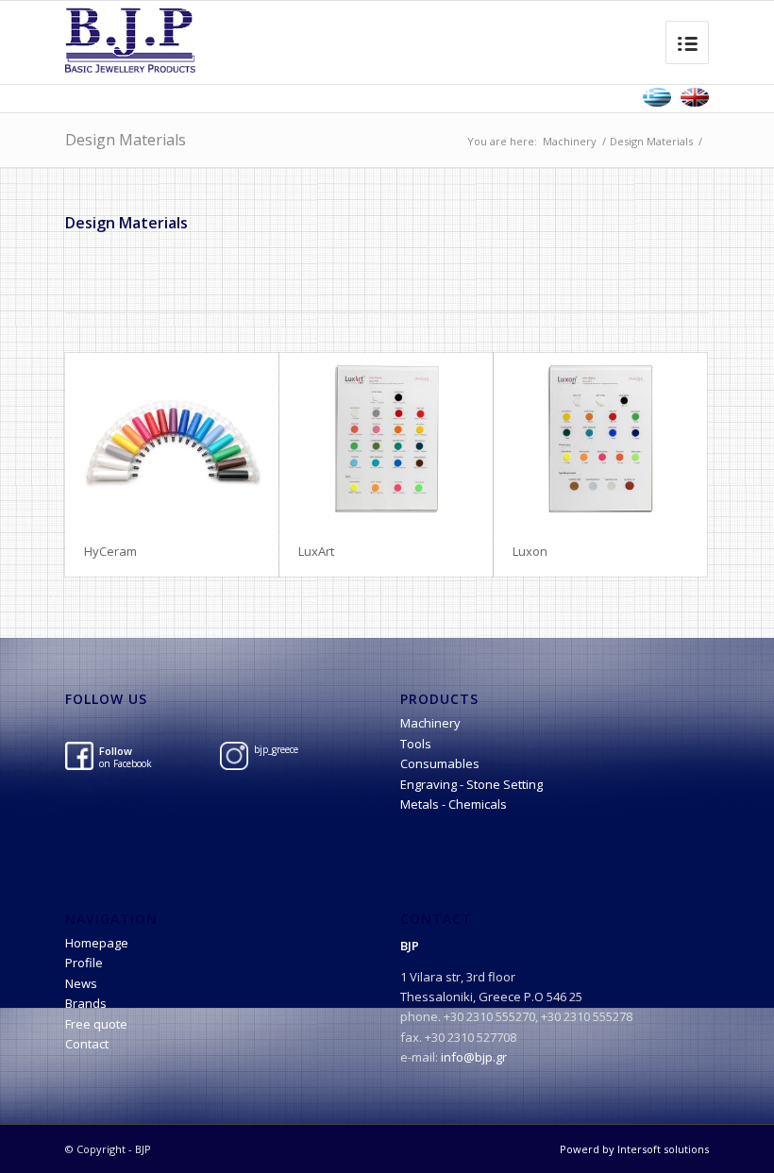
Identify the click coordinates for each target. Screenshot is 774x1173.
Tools (415, 743)
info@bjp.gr (474, 1056)
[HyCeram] (171, 439)
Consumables (440, 763)
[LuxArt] (386, 439)
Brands (86, 1003)
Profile (84, 962)
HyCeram (110, 551)
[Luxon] (600, 439)
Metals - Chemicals (453, 804)
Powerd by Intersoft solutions (634, 1149)
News (81, 983)
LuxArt (316, 551)
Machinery (570, 141)
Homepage (96, 942)
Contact (87, 1043)
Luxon (530, 551)
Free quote (96, 1023)
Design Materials (125, 139)
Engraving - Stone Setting (471, 784)
